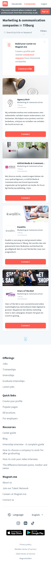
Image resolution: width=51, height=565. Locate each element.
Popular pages (10, 406)
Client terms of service (25, 553)
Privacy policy (25, 544)
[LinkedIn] (25, 523)
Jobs (5, 363)
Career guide (9, 432)
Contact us (8, 499)
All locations (9, 412)
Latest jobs (8, 386)
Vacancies (17, 3)
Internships (8, 375)
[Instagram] (18, 523)
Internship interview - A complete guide (23, 444)
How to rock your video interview (20, 459)
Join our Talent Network (15, 488)
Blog (5, 438)
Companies (29, 3)
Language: (18, 514)
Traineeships (9, 369)
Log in (44, 3)
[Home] (5, 4)
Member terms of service (25, 549)
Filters (43, 30)
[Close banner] (44, 42)
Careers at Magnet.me (14, 494)
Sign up (45, 11)
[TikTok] (32, 523)
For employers (10, 418)
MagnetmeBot (26, 558)
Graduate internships (14, 381)
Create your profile (12, 401)
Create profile (25, 68)
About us (7, 482)
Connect (25, 134)
